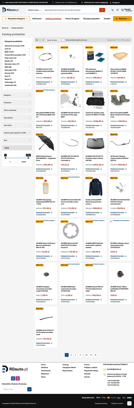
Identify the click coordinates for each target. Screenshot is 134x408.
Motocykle (10, 70)
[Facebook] (13, 378)
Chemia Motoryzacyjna (15, 55)
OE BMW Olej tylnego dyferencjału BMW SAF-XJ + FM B (45, 202)
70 (86, 355)
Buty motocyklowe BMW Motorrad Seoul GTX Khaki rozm (120, 115)
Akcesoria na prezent (14, 46)
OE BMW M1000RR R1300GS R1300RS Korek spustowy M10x (70, 71)
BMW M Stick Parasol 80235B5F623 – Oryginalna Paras (46, 158)
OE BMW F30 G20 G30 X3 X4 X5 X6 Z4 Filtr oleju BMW (70, 115)
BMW (9, 52)
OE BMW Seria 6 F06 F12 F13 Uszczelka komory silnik (94, 289)
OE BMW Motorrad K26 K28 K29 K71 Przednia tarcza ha (69, 245)
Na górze (129, 403)
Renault (9, 73)
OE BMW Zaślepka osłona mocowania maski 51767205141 (119, 245)
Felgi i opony (10, 58)
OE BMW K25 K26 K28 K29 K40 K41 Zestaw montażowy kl (120, 202)
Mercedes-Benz (12, 64)
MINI (8, 67)
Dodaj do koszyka (43, 82)
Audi (8, 49)
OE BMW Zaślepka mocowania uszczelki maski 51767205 (44, 289)
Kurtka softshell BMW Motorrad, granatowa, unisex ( (94, 202)
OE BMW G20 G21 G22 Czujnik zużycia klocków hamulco (45, 71)
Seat (7, 76)
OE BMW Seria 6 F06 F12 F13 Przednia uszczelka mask (45, 332)
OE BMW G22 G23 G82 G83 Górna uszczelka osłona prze (71, 202)
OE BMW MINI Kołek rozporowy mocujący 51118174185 (68, 289)
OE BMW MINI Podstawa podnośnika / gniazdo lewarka (94, 245)
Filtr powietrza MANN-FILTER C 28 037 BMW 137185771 (118, 71)
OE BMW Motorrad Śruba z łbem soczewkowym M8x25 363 (45, 245)
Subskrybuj (29, 389)
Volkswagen (10, 82)
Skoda (8, 79)
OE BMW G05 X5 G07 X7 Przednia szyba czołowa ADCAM (94, 158)
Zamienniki (10, 85)
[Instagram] (18, 378)
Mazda (9, 61)
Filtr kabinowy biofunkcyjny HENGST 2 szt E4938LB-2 (94, 71)
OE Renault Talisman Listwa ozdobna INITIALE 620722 (119, 158)
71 (91, 355)
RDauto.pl (5, 28)
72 (95, 355)
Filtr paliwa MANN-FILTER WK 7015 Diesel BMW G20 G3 (45, 115)
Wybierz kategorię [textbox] (34, 10)
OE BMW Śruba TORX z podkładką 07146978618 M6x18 (119, 289)
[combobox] (34, 10)
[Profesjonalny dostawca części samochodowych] (10, 10)
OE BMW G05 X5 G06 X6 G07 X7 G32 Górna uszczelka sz (70, 158)
